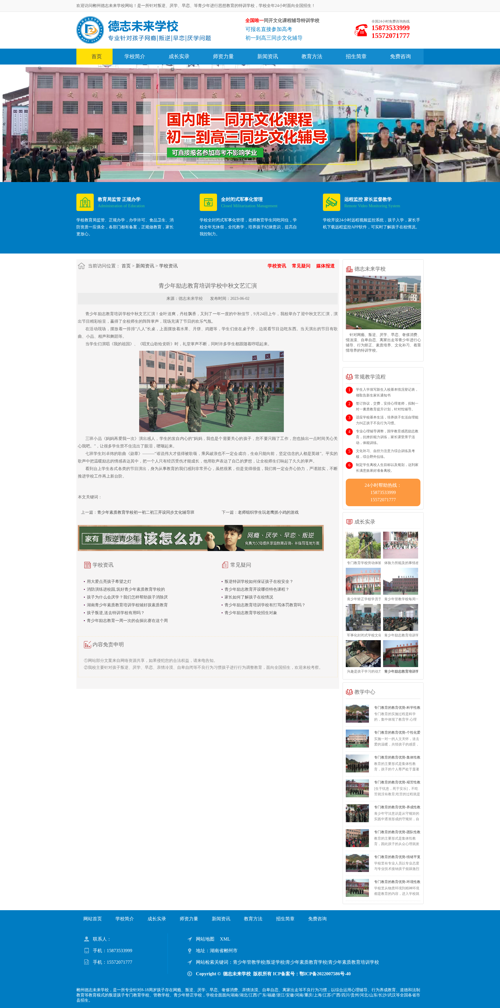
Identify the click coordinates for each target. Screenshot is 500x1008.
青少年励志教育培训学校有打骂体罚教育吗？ (265, 605)
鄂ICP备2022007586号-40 (325, 973)
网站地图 (205, 939)
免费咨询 (400, 56)
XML (225, 939)
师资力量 (223, 56)
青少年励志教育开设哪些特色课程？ (257, 589)
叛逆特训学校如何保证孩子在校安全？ (259, 581)
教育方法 (312, 56)
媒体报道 (325, 265)
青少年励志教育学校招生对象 (251, 613)
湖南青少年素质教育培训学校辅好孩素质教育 (127, 605)
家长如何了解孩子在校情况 (249, 597)
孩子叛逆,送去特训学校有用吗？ (116, 613)
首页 (96, 56)
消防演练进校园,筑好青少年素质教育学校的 (126, 589)
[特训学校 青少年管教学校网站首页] (143, 29)
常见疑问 (301, 265)
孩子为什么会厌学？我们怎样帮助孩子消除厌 (127, 597)
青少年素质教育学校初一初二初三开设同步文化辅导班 (145, 512)
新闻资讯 (267, 56)
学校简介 (134, 56)
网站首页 (92, 918)
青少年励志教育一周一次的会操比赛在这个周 (127, 620)
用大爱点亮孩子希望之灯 (109, 581)
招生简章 (356, 56)
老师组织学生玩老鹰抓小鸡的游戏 (268, 512)
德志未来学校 (191, 298)
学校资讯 (168, 265)
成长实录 (179, 56)
